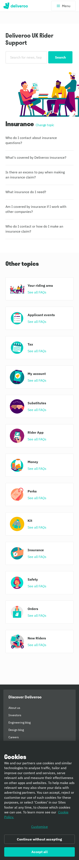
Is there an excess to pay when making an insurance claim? (35, 174)
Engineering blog (19, 722)
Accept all (39, 852)
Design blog (16, 730)
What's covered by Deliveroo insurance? (35, 157)
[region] (39, 800)
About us (14, 708)
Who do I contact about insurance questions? (31, 140)
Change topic (45, 125)
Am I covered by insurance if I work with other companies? (35, 209)
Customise (39, 827)
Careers (13, 737)
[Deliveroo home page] (15, 6)
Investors (14, 715)
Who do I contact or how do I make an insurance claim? (34, 228)
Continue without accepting (39, 839)
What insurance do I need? (25, 192)
